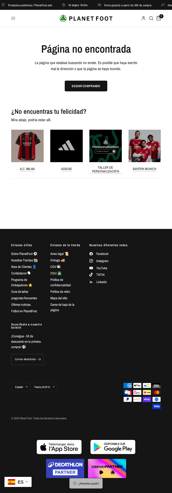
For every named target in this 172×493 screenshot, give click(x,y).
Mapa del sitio (58, 298)
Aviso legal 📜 (59, 253)
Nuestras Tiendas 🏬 (24, 260)
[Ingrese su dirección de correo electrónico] (39, 359)
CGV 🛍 (55, 266)
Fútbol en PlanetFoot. (24, 311)
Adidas (66, 168)
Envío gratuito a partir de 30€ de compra (125, 5)
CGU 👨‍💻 (56, 273)
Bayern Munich (144, 168)
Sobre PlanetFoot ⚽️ (24, 253)
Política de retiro (60, 291)
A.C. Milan (27, 168)
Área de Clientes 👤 (24, 266)
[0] (158, 18)
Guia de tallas (19, 291)
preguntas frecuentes (24, 298)
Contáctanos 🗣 (21, 273)
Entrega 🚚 (57, 260)
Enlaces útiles (21, 245)
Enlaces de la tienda (65, 245)
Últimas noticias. (21, 304)
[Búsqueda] (151, 18)
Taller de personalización (105, 169)
